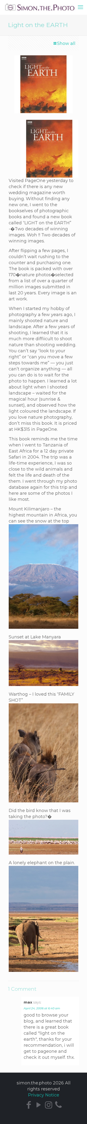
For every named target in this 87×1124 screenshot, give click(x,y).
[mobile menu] (80, 7)
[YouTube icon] (38, 1105)
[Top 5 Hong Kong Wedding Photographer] (43, 7)
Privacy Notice (43, 1095)
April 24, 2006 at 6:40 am (42, 1008)
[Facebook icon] (28, 1105)
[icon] (58, 1105)
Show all (66, 43)
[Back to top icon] (80, 1116)
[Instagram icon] (48, 1105)
